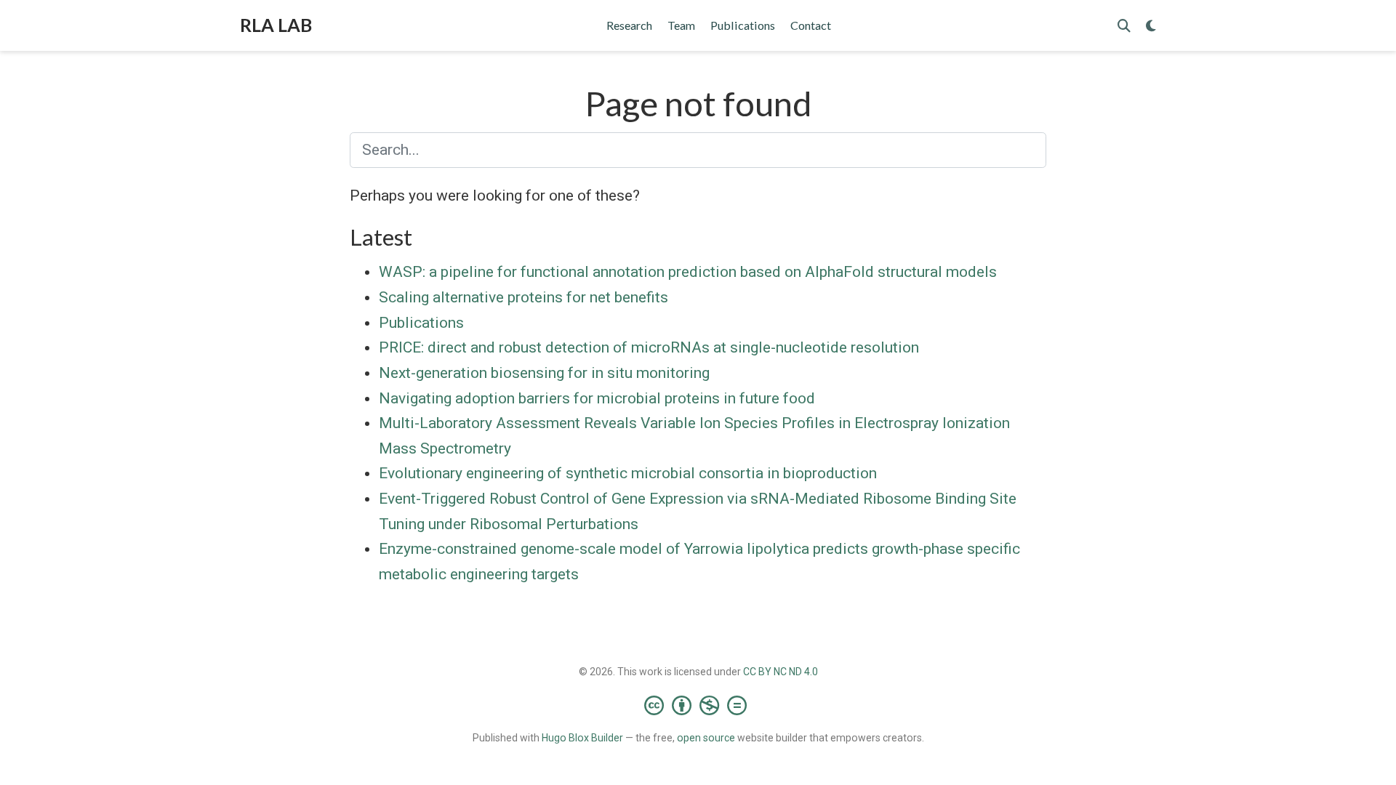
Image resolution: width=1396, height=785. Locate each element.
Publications (421, 322)
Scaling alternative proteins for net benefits (523, 297)
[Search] (1124, 25)
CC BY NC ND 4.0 (780, 671)
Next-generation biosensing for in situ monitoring (544, 373)
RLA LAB (276, 25)
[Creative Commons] (698, 705)
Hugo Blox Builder (582, 738)
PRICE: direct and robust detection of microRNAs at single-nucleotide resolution (649, 347)
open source (706, 738)
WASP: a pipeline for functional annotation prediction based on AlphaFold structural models (688, 272)
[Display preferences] (1151, 25)
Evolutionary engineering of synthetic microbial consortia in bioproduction (628, 473)
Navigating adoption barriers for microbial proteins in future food (597, 398)
